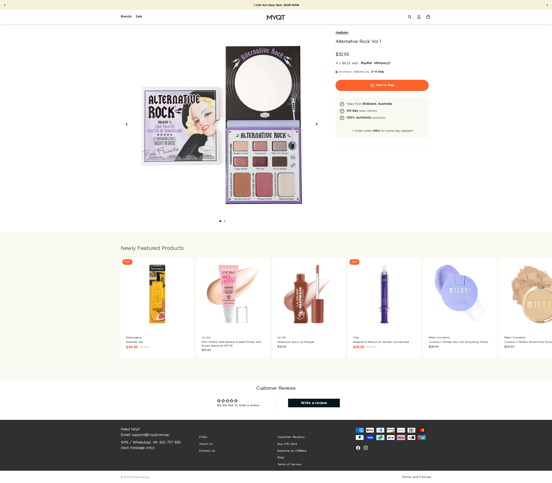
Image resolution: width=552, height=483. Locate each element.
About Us (206, 443)
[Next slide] (547, 5)
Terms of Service (289, 464)
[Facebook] (358, 447)
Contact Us (207, 450)
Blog (280, 457)
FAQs (203, 437)
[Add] (263, 324)
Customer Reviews (291, 437)
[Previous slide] (4, 5)
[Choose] (187, 324)
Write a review (314, 403)
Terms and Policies (416, 477)
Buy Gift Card (287, 443)
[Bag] (428, 17)
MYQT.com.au (140, 477)
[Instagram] (365, 447)
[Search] (409, 17)
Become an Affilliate (292, 450)
